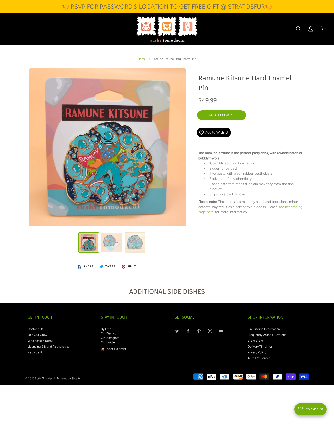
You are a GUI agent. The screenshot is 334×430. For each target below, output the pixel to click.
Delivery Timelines (260, 346)
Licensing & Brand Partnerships (48, 346)
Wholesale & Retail (40, 341)
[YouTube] (221, 331)
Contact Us (35, 329)
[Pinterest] (199, 331)
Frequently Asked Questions (267, 335)
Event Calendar (116, 349)
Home (142, 59)
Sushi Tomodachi (45, 378)
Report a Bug (36, 352)
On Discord (108, 333)
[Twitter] (177, 331)
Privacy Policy (257, 352)
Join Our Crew (37, 335)
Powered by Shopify (69, 378)
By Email (106, 329)
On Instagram (110, 338)
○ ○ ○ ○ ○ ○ (255, 341)
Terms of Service (259, 358)
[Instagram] (210, 331)
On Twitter (108, 342)
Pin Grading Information (264, 329)
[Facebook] (188, 331)
